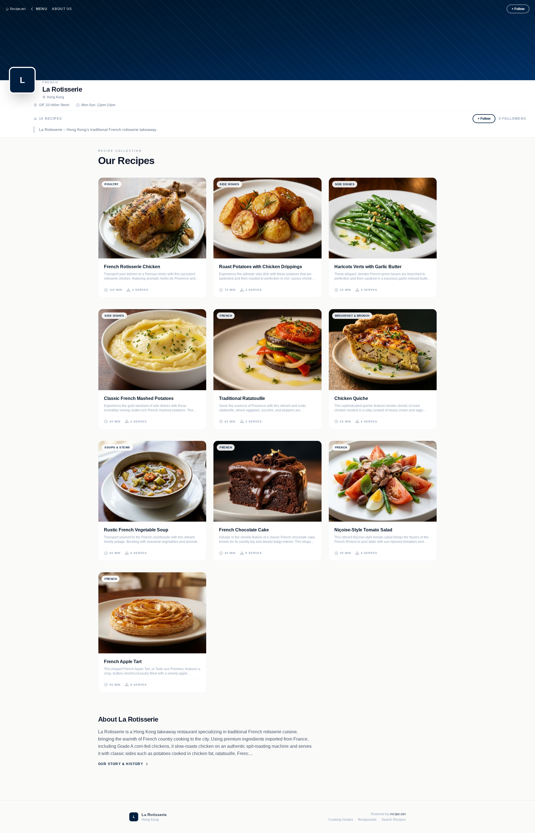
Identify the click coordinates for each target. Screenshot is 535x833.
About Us (62, 9)
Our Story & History (120, 764)
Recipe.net (17, 9)
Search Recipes (393, 820)
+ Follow (518, 9)
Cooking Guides (341, 820)
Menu (41, 9)
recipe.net (398, 814)
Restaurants (367, 820)
